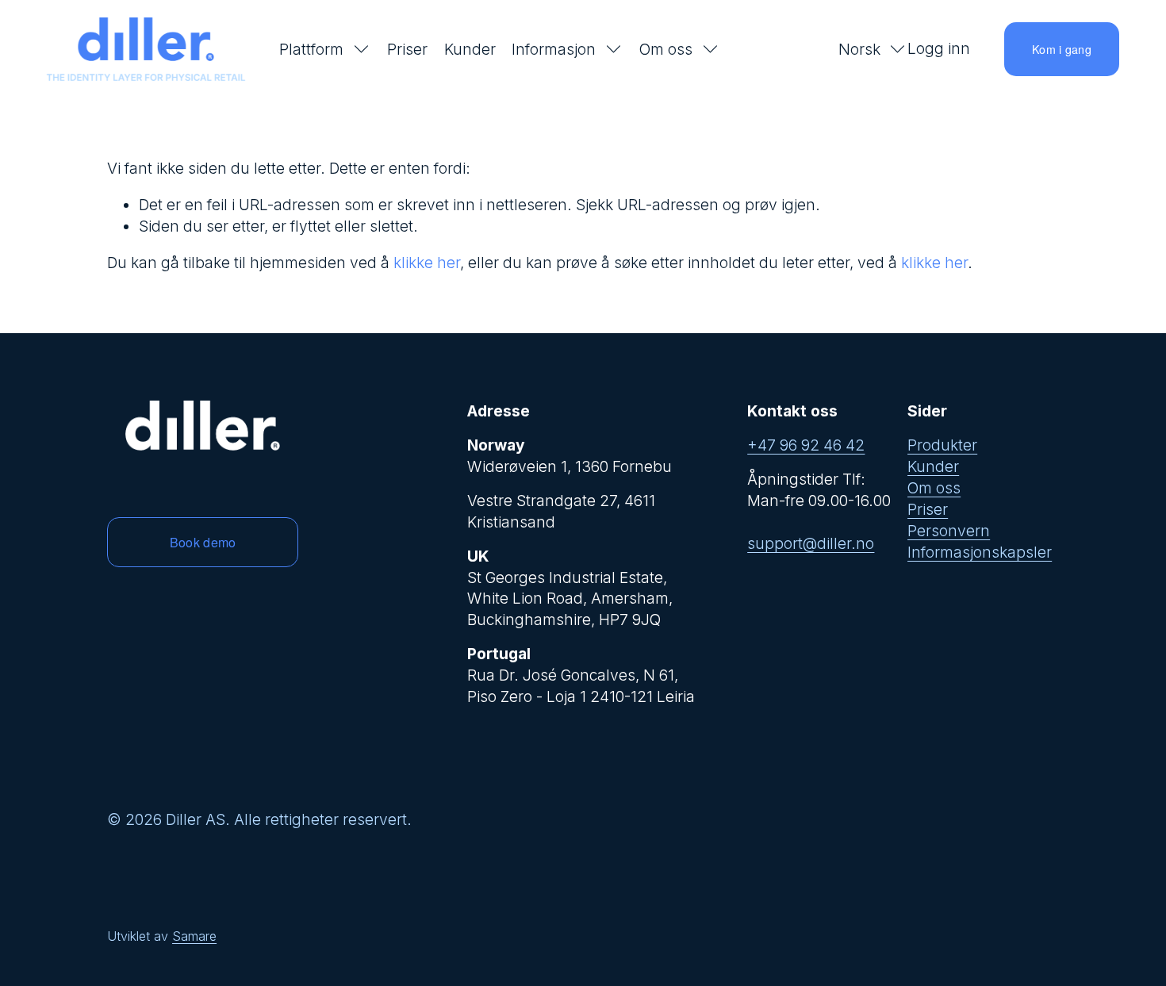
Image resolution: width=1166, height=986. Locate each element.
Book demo (203, 542)
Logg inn (938, 48)
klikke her (426, 262)
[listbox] (862, 49)
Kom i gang (1061, 49)
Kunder (470, 49)
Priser (407, 49)
